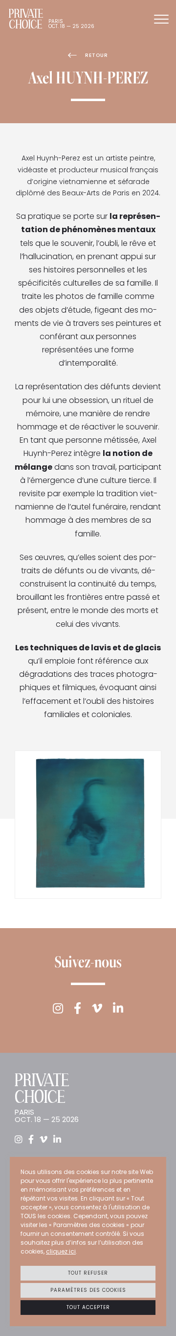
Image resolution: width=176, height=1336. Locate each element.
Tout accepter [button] (88, 1307)
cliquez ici (61, 1251)
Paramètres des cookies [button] (88, 1290)
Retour (96, 55)
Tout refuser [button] (88, 1273)
